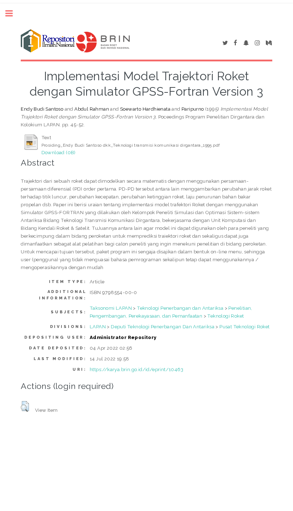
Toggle (13, 13)
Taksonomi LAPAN (111, 308)
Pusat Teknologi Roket (244, 326)
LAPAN (98, 326)
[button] (25, 406)
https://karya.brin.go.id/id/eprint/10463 (136, 369)
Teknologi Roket (225, 316)
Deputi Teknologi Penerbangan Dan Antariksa (162, 326)
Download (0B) (58, 152)
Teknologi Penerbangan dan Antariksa (180, 308)
